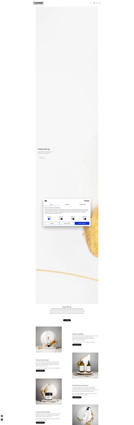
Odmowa (52, 223)
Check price (42, 157)
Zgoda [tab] (51, 204)
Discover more (77, 344)
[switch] (61, 219)
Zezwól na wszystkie (82, 223)
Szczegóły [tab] (67, 204)
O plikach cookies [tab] (82, 204)
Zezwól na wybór (67, 223)
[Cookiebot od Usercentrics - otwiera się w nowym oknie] (84, 201)
